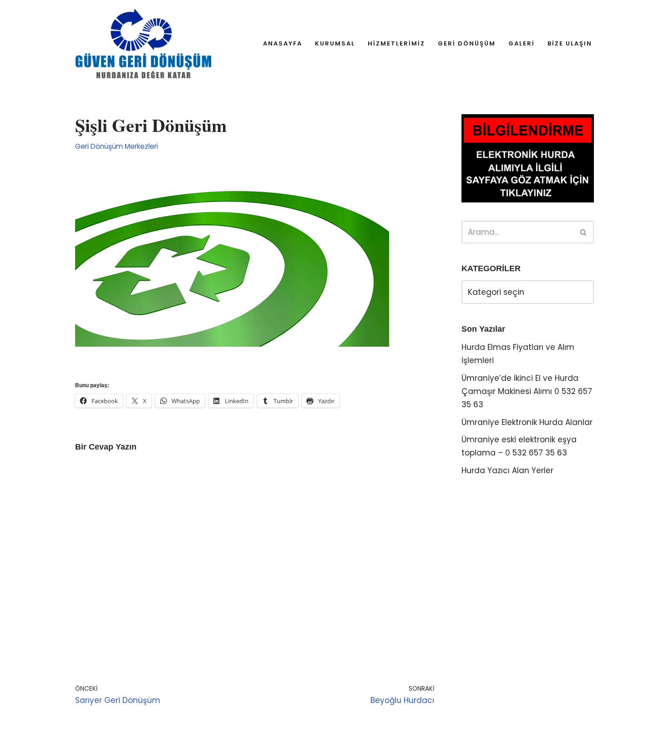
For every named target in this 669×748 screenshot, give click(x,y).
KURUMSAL (335, 43)
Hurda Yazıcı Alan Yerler (507, 470)
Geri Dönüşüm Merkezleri (116, 146)
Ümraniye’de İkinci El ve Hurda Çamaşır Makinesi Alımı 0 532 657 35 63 (526, 391)
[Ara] (583, 232)
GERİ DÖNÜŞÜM (467, 43)
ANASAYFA (282, 43)
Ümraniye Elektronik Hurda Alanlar (527, 422)
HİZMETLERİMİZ (396, 43)
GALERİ (521, 43)
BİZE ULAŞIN (569, 43)
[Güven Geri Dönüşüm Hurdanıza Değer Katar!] (143, 43)
